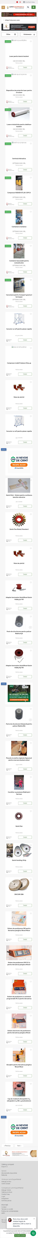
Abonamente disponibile (9, 1173)
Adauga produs (6, 1181)
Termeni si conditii (7, 1209)
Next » (19, 1146)
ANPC (3, 1213)
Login (3, 1196)
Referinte (4, 1175)
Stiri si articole (5, 1220)
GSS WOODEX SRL (19, 61)
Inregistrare (4, 1198)
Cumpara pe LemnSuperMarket (12, 1188)
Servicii (3, 1171)
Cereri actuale (5, 1183)
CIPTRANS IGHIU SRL (19, 163)
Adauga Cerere (6, 1190)
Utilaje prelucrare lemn (12, 20)
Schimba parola (6, 1200)
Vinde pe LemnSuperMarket (11, 1179)
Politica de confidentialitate (9, 1211)
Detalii (25, 67)
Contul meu (30, 2)
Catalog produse (6, 1192)
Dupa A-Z (4, 1166)
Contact (3, 1207)
